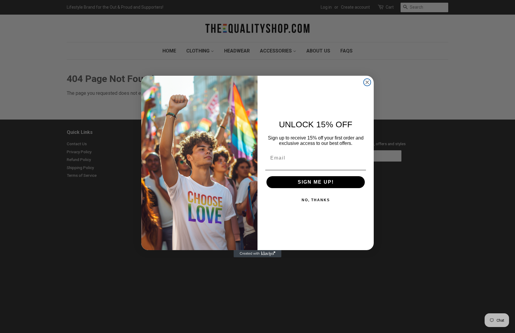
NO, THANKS (316, 200)
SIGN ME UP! (316, 182)
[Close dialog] (367, 82)
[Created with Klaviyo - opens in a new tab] (257, 253)
